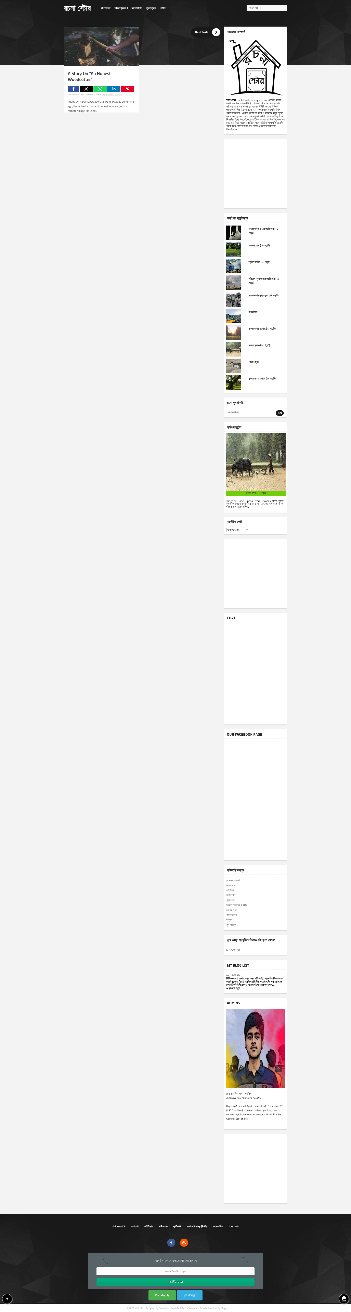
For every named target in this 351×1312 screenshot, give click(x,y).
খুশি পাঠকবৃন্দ (190, 1295)
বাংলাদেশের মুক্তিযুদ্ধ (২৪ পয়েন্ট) (263, 295)
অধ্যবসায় (253, 312)
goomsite (164, 1308)
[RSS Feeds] (184, 1243)
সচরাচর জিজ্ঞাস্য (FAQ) (197, 1226)
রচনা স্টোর (77, 8)
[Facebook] (171, 1243)
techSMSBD (233, 950)
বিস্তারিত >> (231, 129)
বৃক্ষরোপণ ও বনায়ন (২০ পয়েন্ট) (262, 378)
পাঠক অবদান (234, 1226)
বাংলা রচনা (105, 8)
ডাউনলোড (163, 1226)
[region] (144, 150)
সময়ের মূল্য (254, 362)
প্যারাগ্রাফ (151, 8)
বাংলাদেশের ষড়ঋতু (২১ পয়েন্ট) (262, 328)
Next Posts (207, 32)
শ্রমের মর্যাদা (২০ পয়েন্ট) (259, 262)
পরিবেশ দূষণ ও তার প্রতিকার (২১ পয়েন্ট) (264, 280)
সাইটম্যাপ (148, 1226)
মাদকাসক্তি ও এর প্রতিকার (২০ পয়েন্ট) (263, 231)
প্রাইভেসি (177, 1226)
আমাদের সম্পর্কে (118, 1226)
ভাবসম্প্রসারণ (121, 8)
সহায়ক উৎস (218, 1226)
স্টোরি (163, 8)
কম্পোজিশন (137, 8)
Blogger (225, 1308)
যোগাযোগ (135, 1226)
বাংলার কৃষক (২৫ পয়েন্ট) (259, 345)
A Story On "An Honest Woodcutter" (89, 76)
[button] (73, 89)
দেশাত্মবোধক (233, 412)
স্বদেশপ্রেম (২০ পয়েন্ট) (259, 245)
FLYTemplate (191, 1308)
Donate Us (162, 1295)
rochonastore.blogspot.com (253, 100)
